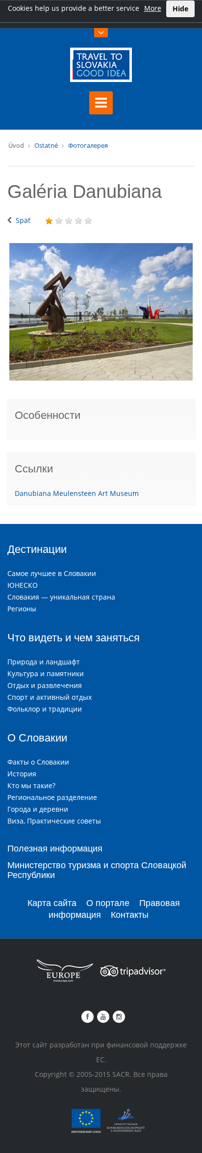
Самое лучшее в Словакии (51, 573)
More (152, 8)
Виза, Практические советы (54, 820)
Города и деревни (37, 809)
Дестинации (37, 549)
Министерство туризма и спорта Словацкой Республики (96, 870)
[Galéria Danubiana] (101, 312)
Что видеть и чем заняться (73, 637)
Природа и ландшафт (43, 661)
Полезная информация (54, 848)
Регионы (21, 608)
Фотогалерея (88, 145)
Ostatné (46, 145)
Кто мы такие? (31, 785)
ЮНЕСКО (22, 585)
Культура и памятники (45, 673)
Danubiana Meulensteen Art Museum (77, 493)
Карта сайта (51, 903)
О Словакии (37, 738)
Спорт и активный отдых (49, 697)
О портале (107, 903)
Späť (23, 220)
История (21, 773)
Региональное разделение (52, 797)
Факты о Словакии (38, 762)
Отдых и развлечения (44, 685)
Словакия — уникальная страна (61, 597)
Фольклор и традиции (44, 709)
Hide (180, 8)
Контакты (130, 915)
